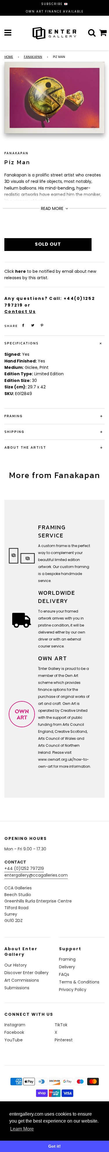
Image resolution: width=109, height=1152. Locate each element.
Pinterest (64, 1040)
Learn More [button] (22, 1128)
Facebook (14, 1032)
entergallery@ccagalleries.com (36, 875)
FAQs (64, 974)
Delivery (67, 967)
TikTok (61, 1025)
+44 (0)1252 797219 (24, 868)
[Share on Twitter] (33, 325)
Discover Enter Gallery (26, 973)
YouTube (13, 1040)
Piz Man (17, 162)
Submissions (16, 988)
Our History (15, 965)
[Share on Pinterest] (42, 325)
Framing (67, 959)
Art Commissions (21, 980)
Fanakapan (33, 57)
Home (8, 57)
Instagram (14, 1025)
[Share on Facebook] (23, 325)
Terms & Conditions (79, 982)
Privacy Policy (72, 989)
